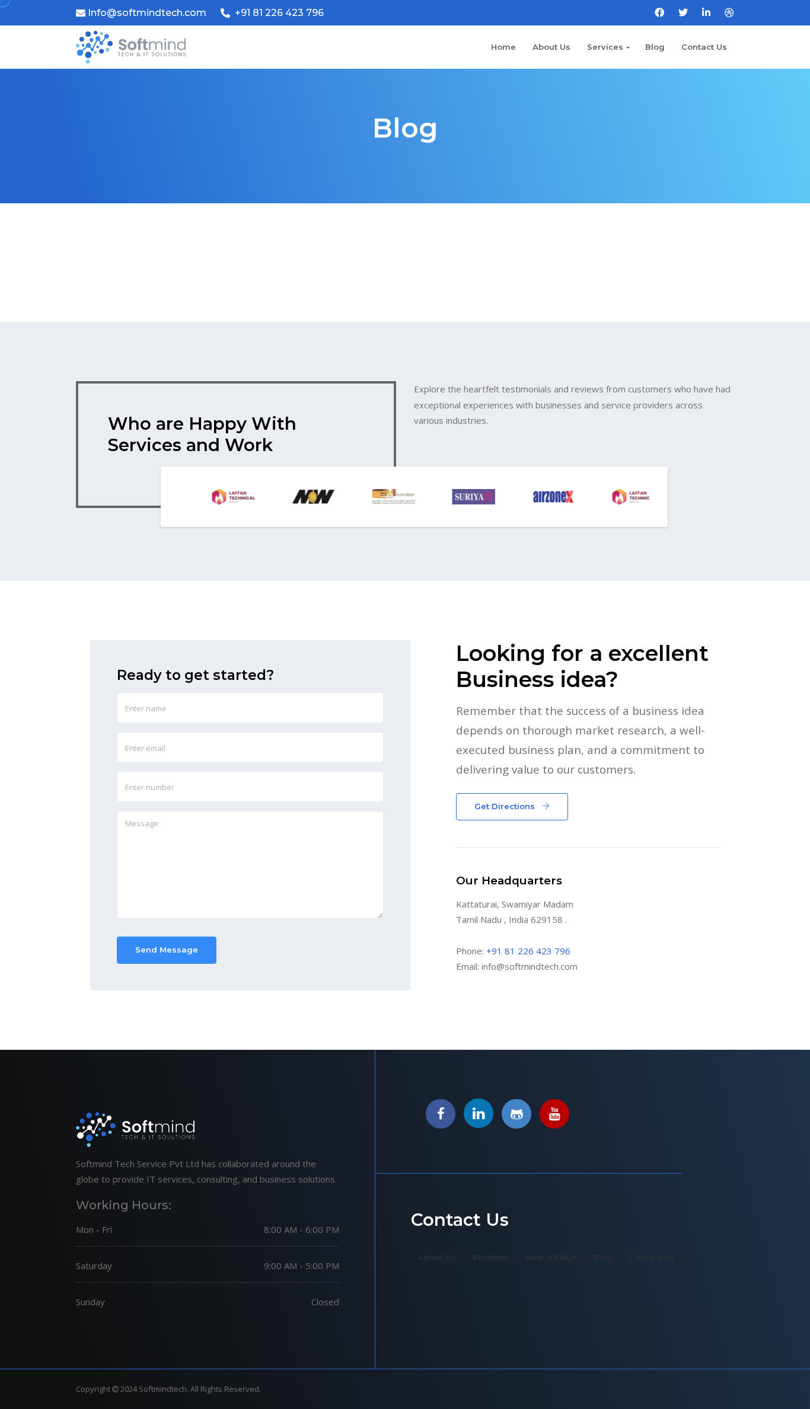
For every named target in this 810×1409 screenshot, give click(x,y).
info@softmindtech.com (529, 966)
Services (605, 47)
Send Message (166, 949)
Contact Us (704, 47)
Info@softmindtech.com (147, 12)
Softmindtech (163, 1389)
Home (503, 47)
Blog (655, 47)
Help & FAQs (550, 1257)
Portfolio (491, 1257)
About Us (551, 47)
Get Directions (505, 806)
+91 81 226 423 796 (279, 12)
